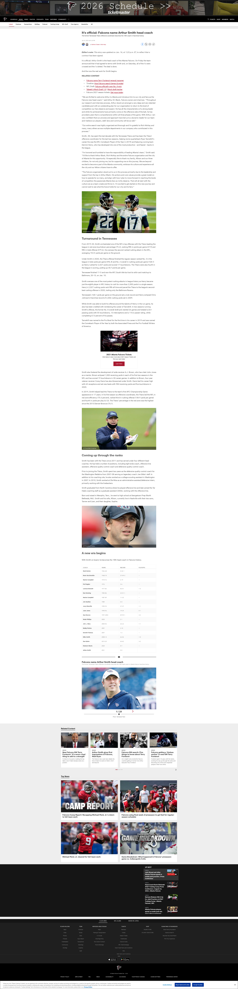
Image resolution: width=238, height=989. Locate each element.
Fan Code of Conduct (99, 941)
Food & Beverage (99, 944)
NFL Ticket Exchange (124, 944)
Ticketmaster (123, 938)
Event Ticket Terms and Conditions (123, 947)
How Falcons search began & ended (108, 83)
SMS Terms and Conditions (124, 954)
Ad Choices (122, 976)
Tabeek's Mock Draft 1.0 (96, 89)
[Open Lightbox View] (119, 694)
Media (98, 976)
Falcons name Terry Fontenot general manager (105, 80)
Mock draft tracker (115, 89)
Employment (79, 976)
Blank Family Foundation (169, 929)
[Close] (235, 985)
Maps (99, 929)
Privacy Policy (64, 976)
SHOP (147, 926)
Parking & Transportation (99, 932)
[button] (116, 769)
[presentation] (176, 770)
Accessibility (109, 976)
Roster (80, 932)
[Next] (133, 711)
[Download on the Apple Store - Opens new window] (112, 959)
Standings (80, 944)
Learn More (119, 364)
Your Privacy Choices (138, 976)
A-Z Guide (99, 935)
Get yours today (117, 92)
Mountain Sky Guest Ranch (169, 935)
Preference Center (172, 976)
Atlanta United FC (169, 932)
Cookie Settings (155, 976)
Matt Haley (103, 44)
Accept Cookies (197, 984)
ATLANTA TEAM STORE (147, 932)
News (65, 929)
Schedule (80, 929)
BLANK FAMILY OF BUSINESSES (170, 926)
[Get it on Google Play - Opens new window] (125, 960)
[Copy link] (153, 44)
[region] (119, 985)
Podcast (65, 938)
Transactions (81, 941)
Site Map (65, 947)
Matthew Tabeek (95, 44)
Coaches (81, 947)
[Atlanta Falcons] (119, 968)
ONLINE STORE (147, 929)
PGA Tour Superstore (169, 938)
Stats (80, 935)
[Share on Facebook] (142, 45)
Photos (65, 935)
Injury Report (81, 938)
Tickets (123, 932)
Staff (80, 951)
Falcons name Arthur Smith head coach (102, 662)
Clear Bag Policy (99, 938)
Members (123, 929)
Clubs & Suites (123, 941)
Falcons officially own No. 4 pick (108, 86)
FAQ (124, 951)
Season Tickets (123, 935)
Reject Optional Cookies (183, 984)
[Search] (208, 19)
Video (64, 932)
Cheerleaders (65, 941)
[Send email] (149, 45)
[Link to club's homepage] (5, 19)
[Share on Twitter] (146, 45)
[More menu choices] (68, 19)
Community (65, 944)
